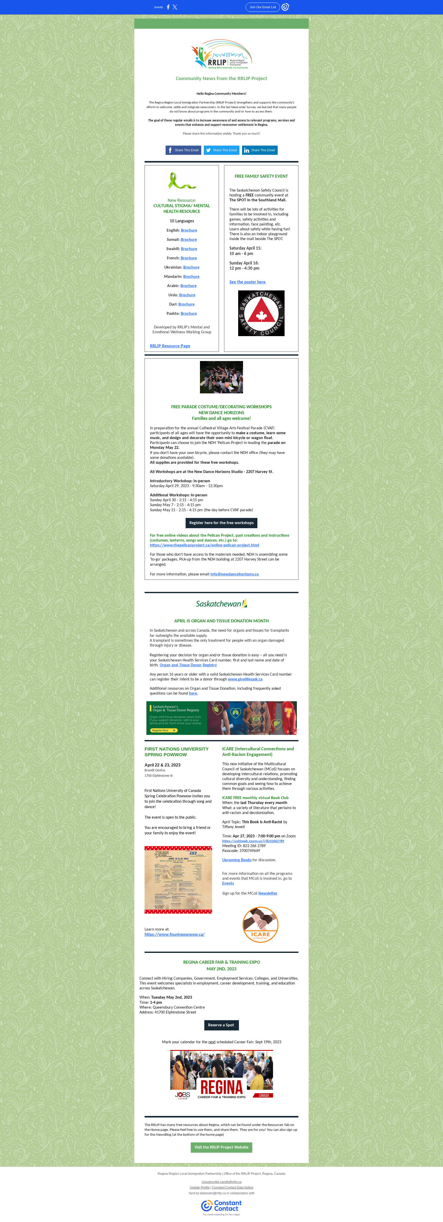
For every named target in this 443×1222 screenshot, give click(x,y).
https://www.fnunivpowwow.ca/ (175, 935)
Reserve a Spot (221, 1025)
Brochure (189, 231)
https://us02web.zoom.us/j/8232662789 (253, 841)
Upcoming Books (236, 860)
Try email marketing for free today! (221, 1214)
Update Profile (200, 1187)
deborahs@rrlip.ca (213, 1193)
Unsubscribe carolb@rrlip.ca (221, 1182)
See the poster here (247, 282)
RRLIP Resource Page (170, 346)
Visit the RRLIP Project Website (221, 1147)
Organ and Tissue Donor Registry (188, 665)
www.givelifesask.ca (245, 679)
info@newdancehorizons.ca (234, 574)
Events (228, 884)
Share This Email (187, 150)
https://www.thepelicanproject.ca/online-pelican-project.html (204, 545)
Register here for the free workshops (221, 523)
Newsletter (267, 894)
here (193, 693)
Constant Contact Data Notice (232, 1187)
